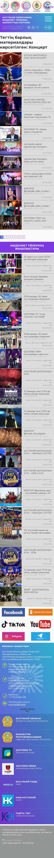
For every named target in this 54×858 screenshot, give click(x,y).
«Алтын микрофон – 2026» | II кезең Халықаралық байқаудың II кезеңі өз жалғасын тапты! (37, 72)
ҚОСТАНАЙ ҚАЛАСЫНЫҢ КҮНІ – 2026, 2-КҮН (38, 472)
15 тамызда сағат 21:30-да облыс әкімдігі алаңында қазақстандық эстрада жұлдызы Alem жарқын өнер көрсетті (37, 413)
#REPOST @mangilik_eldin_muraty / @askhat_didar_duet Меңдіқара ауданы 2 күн (37, 190)
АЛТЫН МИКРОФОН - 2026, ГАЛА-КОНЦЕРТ (36, 56)
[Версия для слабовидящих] (37, 27)
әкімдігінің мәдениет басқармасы (32, 719)
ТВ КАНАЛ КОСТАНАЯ (25, 751)
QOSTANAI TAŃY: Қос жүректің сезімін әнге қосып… (35, 220)
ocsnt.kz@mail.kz (17, 704)
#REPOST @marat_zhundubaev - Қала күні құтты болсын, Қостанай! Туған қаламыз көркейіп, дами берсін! (37, 433)
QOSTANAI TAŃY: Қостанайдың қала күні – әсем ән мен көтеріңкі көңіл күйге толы (36, 354)
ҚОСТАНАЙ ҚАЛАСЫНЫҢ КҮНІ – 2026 (38, 551)
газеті (26, 782)
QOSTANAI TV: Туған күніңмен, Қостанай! (34, 315)
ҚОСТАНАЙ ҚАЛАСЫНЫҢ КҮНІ (38, 372)
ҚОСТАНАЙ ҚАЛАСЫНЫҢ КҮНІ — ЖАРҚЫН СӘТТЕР (38, 452)
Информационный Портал (29, 766)
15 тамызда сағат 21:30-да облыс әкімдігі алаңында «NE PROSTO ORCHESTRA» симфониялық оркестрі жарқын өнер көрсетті (37, 393)
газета (26, 798)
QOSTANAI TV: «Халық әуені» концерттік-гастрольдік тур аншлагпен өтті (35, 131)
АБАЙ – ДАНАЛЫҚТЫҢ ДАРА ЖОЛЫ (36, 591)
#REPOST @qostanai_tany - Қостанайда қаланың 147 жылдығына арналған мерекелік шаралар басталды (37, 492)
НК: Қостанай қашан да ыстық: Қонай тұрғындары (37, 531)
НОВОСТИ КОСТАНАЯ (25, 814)
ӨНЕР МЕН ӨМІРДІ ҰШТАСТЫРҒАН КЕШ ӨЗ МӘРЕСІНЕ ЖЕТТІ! (37, 102)
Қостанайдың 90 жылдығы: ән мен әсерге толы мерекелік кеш (36, 87)
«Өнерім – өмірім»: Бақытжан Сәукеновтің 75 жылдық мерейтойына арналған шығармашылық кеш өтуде (37, 116)
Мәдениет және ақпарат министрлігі (33, 737)
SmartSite (28, 843)
